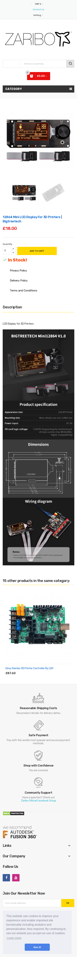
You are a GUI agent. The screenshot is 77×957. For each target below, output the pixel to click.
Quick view (31, 669)
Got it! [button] (37, 947)
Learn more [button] (14, 938)
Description (12, 307)
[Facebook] (6, 877)
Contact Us (38, 9)
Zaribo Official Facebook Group (38, 800)
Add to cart (37, 251)
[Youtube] (16, 877)
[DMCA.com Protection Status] (13, 813)
